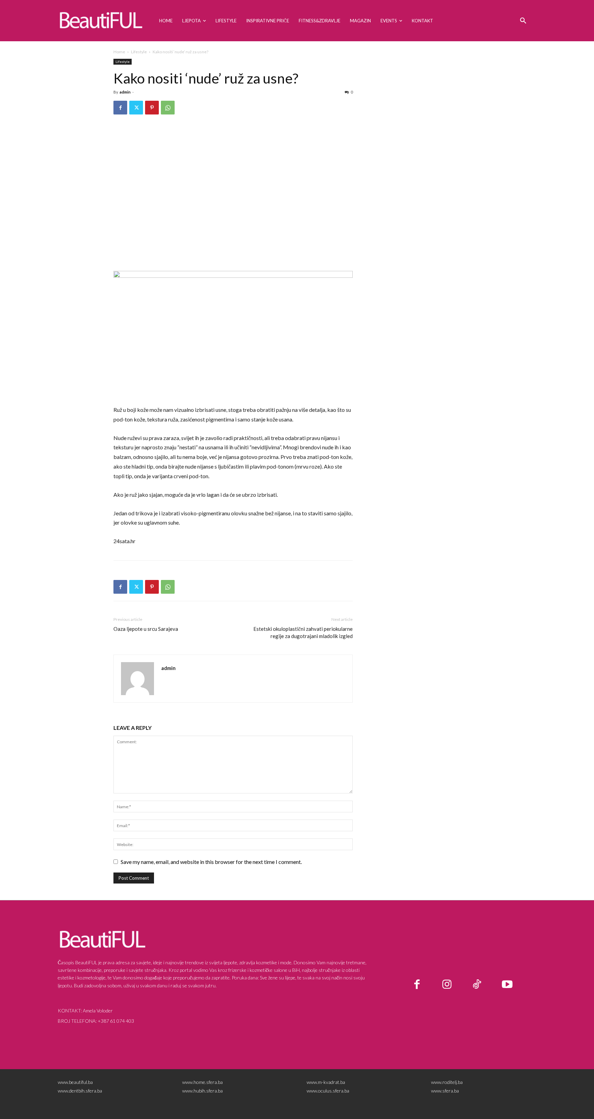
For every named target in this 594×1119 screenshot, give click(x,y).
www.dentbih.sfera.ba (80, 1091)
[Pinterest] (152, 107)
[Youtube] (507, 985)
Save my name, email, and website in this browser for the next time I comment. (211, 861)
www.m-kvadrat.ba (326, 1082)
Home (119, 51)
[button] (523, 21)
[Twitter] (136, 107)
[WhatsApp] (168, 107)
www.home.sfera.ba (202, 1082)
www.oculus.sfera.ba (328, 1091)
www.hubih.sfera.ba (202, 1091)
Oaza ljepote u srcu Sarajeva (145, 629)
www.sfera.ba (445, 1091)
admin (125, 92)
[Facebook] (120, 107)
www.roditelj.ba (447, 1082)
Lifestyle (139, 51)
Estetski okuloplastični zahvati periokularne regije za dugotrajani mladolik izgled (303, 632)
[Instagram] (447, 985)
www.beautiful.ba (75, 1082)
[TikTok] (477, 985)
